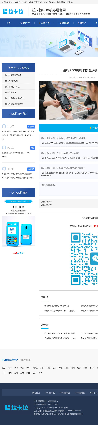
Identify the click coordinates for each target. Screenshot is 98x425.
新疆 (60, 367)
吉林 (85, 367)
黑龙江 (92, 367)
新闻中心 (82, 22)
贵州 (16, 372)
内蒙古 (35, 367)
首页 (8, 22)
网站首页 (36, 392)
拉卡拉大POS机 (11, 81)
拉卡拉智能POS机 (12, 86)
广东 (3, 372)
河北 (67, 367)
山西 (73, 367)
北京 (3, 367)
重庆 (22, 367)
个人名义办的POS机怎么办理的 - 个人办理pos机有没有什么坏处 (70, 338)
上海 (16, 367)
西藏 (48, 367)
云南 (22, 372)
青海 (40, 372)
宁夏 (54, 367)
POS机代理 (64, 22)
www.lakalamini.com (76, 142)
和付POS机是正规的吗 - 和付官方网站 (59, 310)
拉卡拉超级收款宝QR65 (14, 98)
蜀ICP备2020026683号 (74, 414)
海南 (10, 372)
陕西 (28, 372)
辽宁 (79, 367)
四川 (28, 367)
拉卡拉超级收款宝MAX (14, 104)
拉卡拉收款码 (10, 92)
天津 (10, 367)
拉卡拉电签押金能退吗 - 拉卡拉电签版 (59, 333)
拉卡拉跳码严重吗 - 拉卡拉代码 (56, 306)
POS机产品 (25, 22)
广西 (42, 367)
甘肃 (34, 372)
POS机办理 (44, 22)
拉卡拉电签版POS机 (13, 75)
